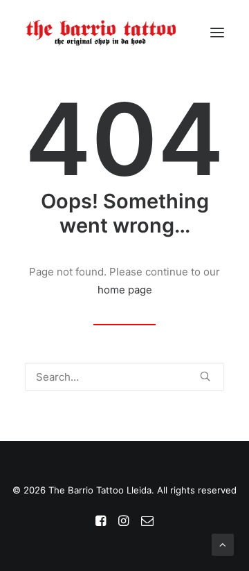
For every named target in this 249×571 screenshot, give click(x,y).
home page (125, 289)
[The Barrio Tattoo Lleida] (101, 32)
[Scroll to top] (223, 543)
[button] (217, 32)
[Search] (124, 377)
